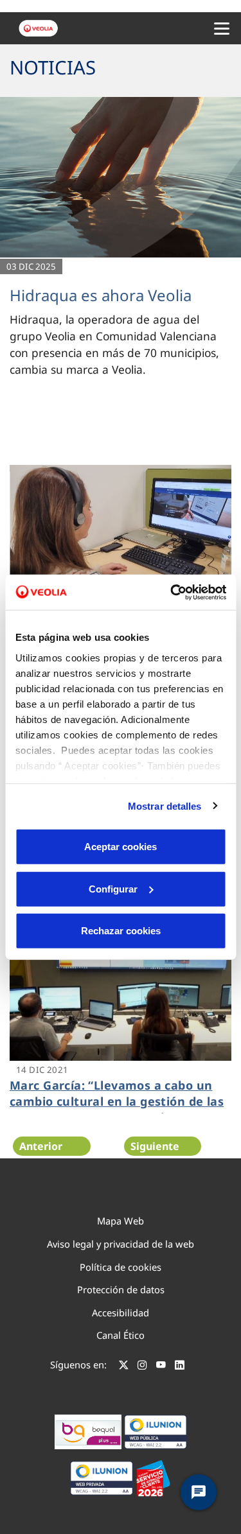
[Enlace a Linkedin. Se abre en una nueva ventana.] (179, 1366)
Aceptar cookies (120, 846)
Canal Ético (120, 1335)
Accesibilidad (120, 1312)
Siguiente (154, 1146)
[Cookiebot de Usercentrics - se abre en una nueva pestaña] (171, 592)
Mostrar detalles (165, 805)
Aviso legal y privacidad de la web (120, 1243)
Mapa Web (120, 1220)
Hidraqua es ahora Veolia (101, 295)
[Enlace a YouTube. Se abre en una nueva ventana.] (161, 1366)
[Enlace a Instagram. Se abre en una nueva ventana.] (142, 1366)
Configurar (113, 888)
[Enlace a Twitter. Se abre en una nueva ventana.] (124, 1366)
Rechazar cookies (121, 930)
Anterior (40, 1146)
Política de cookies (120, 1266)
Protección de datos (121, 1289)
